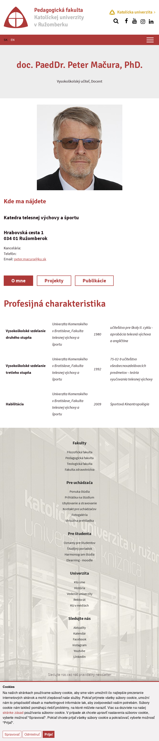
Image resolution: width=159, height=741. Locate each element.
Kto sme (79, 582)
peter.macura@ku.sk (30, 259)
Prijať (49, 734)
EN (12, 40)
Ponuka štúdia (80, 491)
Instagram (79, 645)
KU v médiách (79, 605)
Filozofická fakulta (79, 452)
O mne (18, 280)
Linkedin (79, 656)
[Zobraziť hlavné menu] (150, 40)
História (79, 588)
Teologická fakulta (79, 464)
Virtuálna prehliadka (79, 520)
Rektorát (79, 599)
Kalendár (79, 633)
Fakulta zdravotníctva (79, 469)
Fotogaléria (80, 515)
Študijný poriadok (79, 548)
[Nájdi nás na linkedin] (151, 21)
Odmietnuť (32, 734)
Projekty (54, 280)
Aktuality (79, 627)
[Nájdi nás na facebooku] (126, 21)
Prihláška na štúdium (79, 497)
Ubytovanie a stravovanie (79, 503)
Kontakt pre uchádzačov (79, 509)
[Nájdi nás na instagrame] (143, 21)
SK (5, 40)
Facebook (79, 639)
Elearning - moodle (79, 560)
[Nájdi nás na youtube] (134, 21)
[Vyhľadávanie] (116, 21)
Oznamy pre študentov (79, 543)
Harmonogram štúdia (79, 554)
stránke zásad (13, 712)
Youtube (79, 651)
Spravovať (12, 734)
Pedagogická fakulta (79, 458)
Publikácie (94, 280)
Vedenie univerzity (79, 594)
